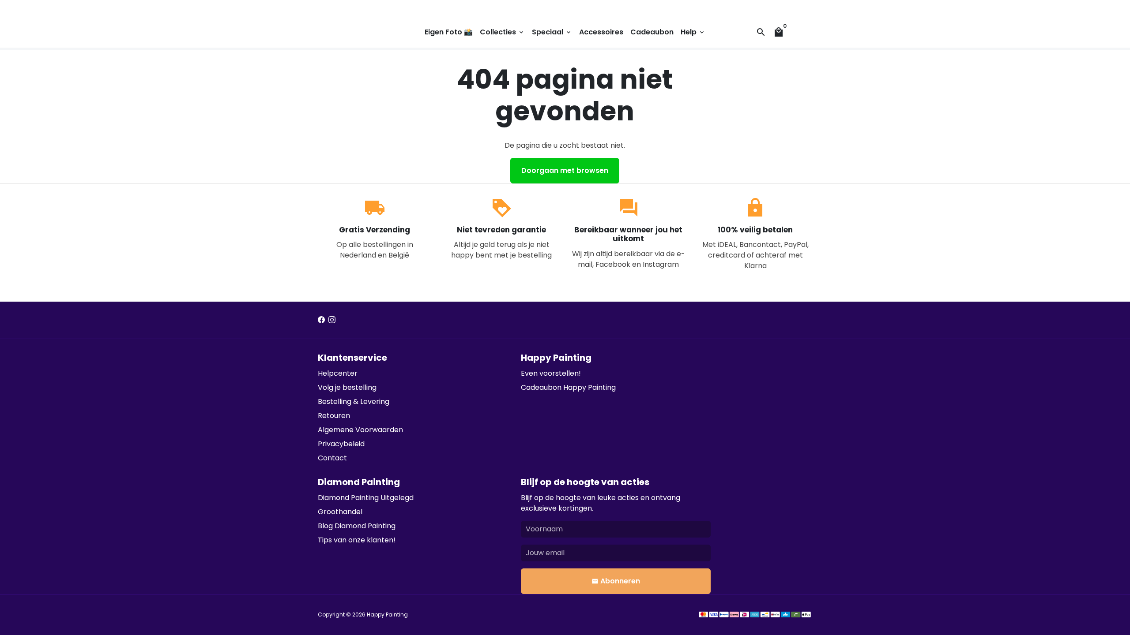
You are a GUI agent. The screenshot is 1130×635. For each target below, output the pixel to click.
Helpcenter (338, 373)
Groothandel (340, 512)
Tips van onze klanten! (357, 540)
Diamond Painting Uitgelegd (366, 498)
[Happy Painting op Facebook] (321, 320)
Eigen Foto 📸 (449, 32)
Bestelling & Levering (353, 401)
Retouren (334, 416)
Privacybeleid (341, 444)
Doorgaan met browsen (564, 170)
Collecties (502, 32)
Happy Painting (387, 614)
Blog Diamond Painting (357, 526)
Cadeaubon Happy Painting (568, 387)
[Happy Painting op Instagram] (331, 320)
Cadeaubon (652, 32)
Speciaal (552, 32)
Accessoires (601, 32)
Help (693, 32)
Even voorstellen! (551, 373)
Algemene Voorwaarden (360, 430)
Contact (332, 458)
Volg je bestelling (347, 387)
